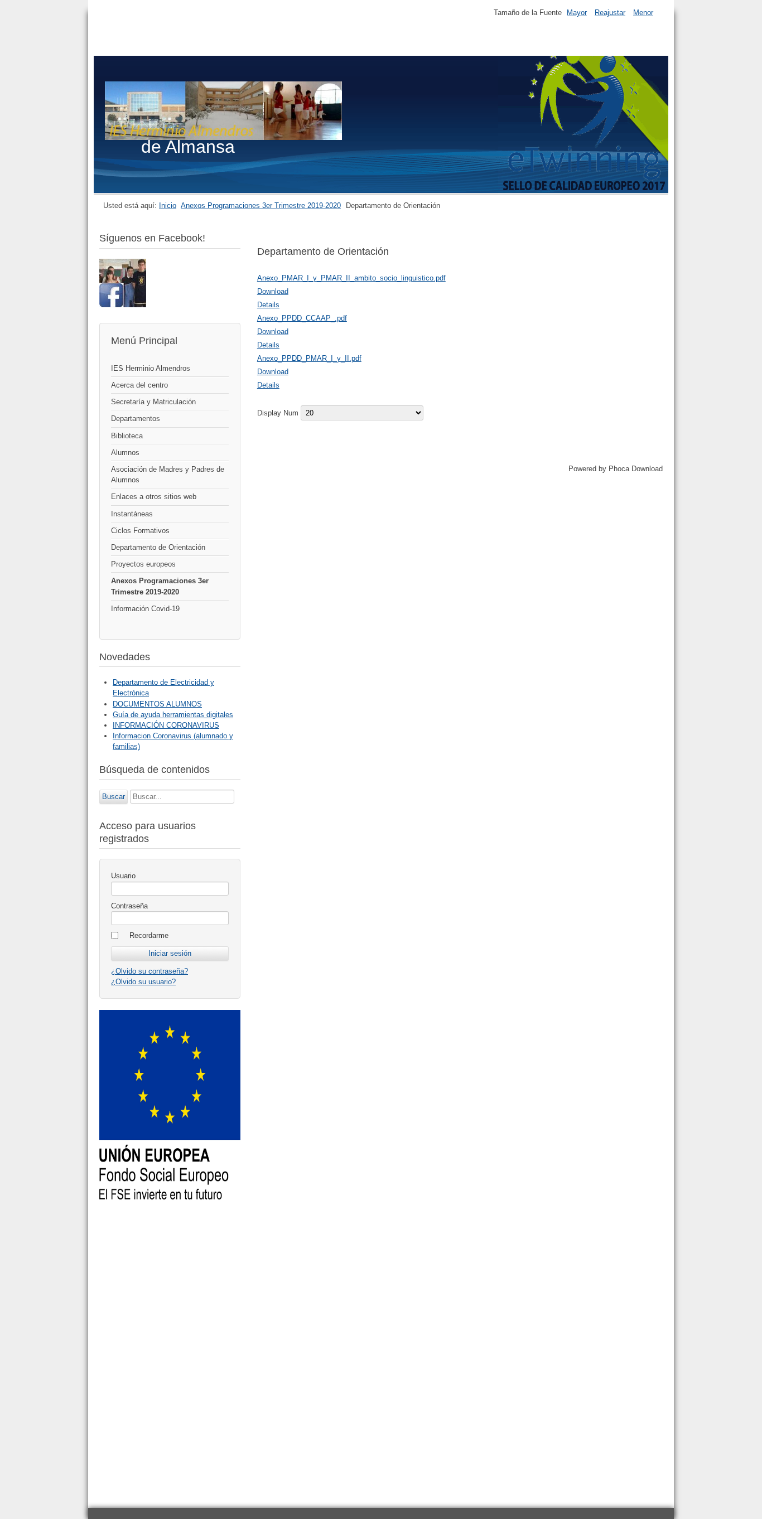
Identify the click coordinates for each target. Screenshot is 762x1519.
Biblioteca (127, 436)
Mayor (577, 12)
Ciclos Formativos (140, 530)
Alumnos (125, 452)
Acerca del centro (139, 385)
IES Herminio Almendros (150, 368)
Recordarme (148, 935)
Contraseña (129, 906)
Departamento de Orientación (158, 547)
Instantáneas (132, 514)
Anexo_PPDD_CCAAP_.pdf (302, 318)
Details (268, 305)
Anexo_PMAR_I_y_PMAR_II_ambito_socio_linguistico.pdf (351, 278)
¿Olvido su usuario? (143, 982)
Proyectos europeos (143, 564)
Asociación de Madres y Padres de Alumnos (167, 474)
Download (272, 291)
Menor (643, 12)
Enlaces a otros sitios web (153, 496)
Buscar (113, 796)
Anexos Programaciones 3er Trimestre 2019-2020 (261, 205)
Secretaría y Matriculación (153, 402)
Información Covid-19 (145, 608)
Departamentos (135, 418)
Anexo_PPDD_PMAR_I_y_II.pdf (309, 358)
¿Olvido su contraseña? (149, 971)
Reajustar (610, 12)
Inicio (167, 205)
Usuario (123, 876)
